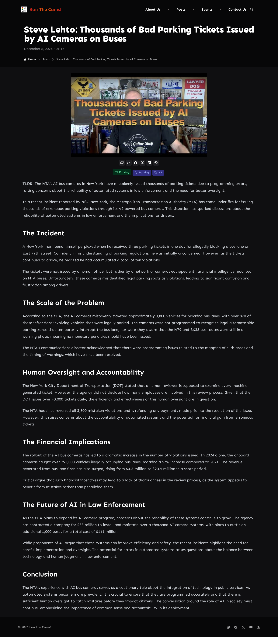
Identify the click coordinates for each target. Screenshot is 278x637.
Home (32, 59)
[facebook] (136, 163)
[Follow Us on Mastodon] (228, 627)
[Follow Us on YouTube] (250, 627)
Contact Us (237, 9)
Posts (180, 9)
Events (206, 9)
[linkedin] (149, 163)
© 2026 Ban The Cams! (34, 627)
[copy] (122, 163)
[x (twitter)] (142, 163)
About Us (152, 9)
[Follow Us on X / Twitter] (243, 627)
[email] (129, 163)
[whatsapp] (156, 163)
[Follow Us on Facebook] (235, 627)
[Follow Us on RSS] (258, 627)
